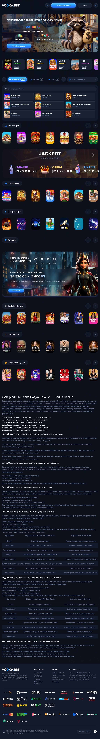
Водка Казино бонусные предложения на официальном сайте (25, 427)
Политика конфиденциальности (58, 678)
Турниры (37, 679)
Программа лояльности (38, 676)
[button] (4, 79)
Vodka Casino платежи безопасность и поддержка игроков (24, 430)
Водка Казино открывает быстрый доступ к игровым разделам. (26, 417)
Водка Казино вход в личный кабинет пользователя (22, 422)
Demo (6, 145)
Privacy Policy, (73, 680)
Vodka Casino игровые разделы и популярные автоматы (23, 425)
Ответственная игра (58, 675)
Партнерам (55, 682)
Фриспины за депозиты (38, 682)
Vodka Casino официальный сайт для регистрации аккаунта (24, 420)
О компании (38, 672)
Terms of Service (83, 680)
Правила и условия (57, 672)
